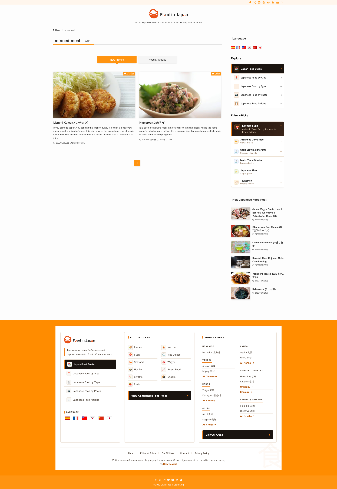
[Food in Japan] (168, 13)
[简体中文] (101, 418)
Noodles (169, 347)
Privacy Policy (202, 453)
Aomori (208, 366)
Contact (184, 453)
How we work (170, 464)
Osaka (246, 352)
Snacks (169, 376)
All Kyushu (246, 416)
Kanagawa (211, 395)
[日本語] (109, 418)
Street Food (171, 369)
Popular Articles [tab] (157, 59)
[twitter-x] (254, 3)
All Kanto (207, 400)
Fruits (134, 384)
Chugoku (245, 386)
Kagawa (247, 381)
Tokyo (208, 390)
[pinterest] (264, 3)
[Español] (67, 418)
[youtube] (268, 3)
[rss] (273, 3)
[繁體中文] (84, 418)
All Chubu (207, 424)
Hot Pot (136, 369)
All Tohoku (208, 376)
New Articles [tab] (117, 59)
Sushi (134, 354)
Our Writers (168, 453)
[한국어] (92, 418)
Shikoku (244, 391)
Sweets (136, 376)
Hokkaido (211, 352)
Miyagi (208, 371)
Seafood (136, 361)
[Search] (282, 3)
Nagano (209, 419)
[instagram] (259, 3)
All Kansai (246, 362)
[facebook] (250, 3)
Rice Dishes (171, 354)
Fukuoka (247, 405)
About (131, 453)
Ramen (135, 347)
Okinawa (247, 410)
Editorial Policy (148, 453)
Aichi (207, 414)
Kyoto (246, 357)
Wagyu (168, 361)
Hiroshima (248, 376)
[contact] (277, 3)
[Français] (75, 418)
